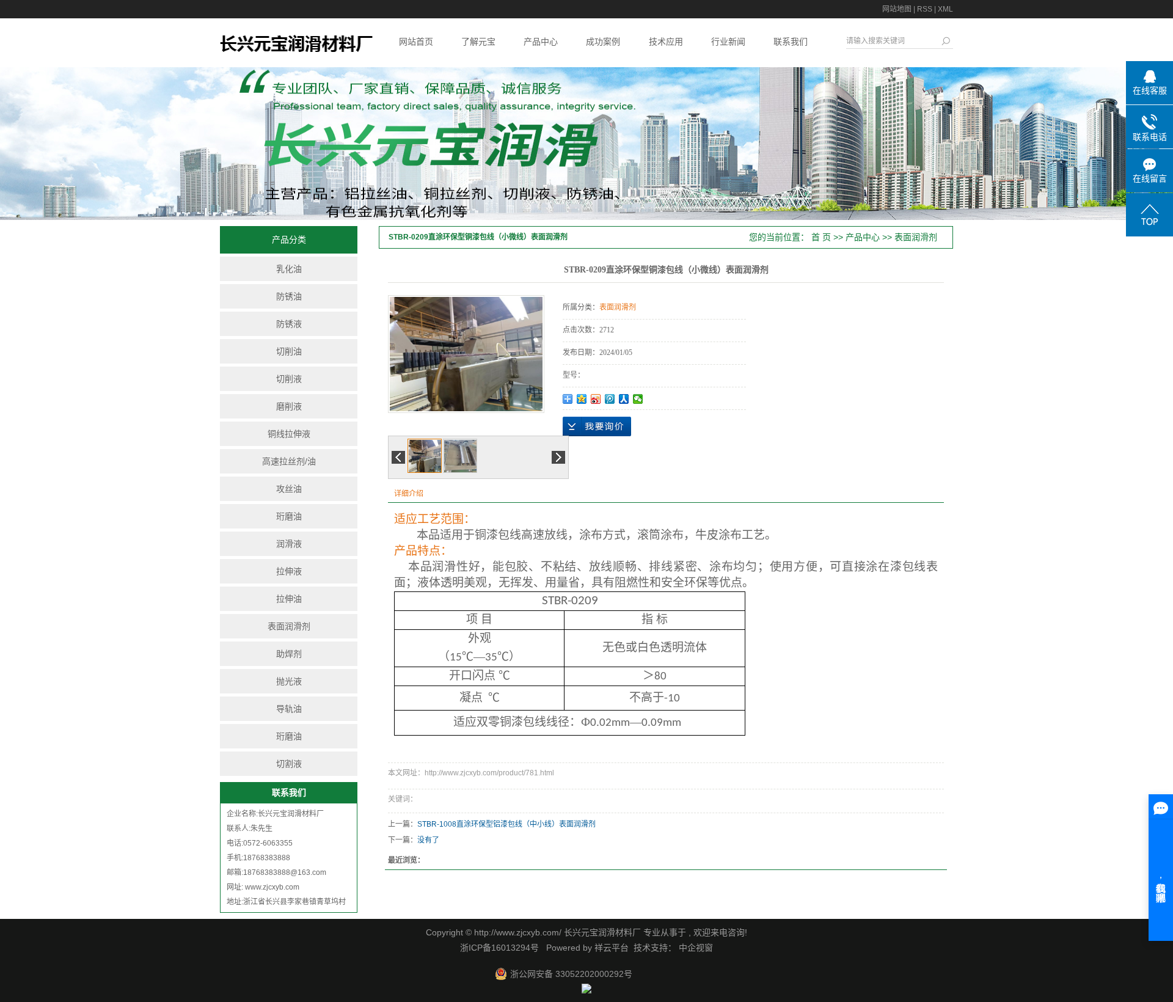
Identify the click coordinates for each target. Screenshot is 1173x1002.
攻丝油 (289, 489)
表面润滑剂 (289, 626)
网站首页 (416, 41)
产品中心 (541, 41)
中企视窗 (694, 948)
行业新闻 (728, 41)
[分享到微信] (638, 399)
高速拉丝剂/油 (289, 461)
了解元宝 (478, 41)
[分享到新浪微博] (596, 399)
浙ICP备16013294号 (499, 948)
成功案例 (603, 41)
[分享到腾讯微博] (610, 399)
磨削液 (289, 406)
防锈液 (289, 324)
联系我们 (790, 41)
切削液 (289, 379)
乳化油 (289, 269)
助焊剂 (289, 654)
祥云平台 (611, 948)
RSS (924, 9)
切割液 (289, 764)
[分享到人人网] (624, 399)
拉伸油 (289, 599)
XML (945, 9)
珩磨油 (289, 516)
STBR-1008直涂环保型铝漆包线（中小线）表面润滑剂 (506, 824)
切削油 (289, 351)
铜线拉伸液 (289, 434)
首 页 (821, 237)
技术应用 (666, 41)
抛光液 (289, 681)
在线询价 (597, 426)
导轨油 (289, 709)
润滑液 (289, 544)
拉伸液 (289, 571)
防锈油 (289, 296)
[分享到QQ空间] (582, 399)
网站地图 (897, 9)
